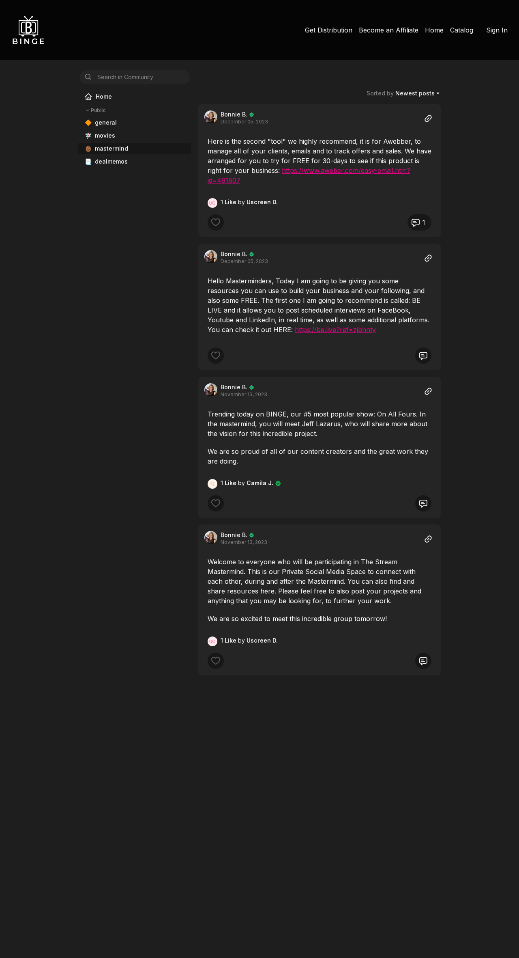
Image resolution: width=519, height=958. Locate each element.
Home (434, 30)
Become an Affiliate (388, 30)
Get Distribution (328, 30)
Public (98, 110)
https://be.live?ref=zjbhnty (335, 330)
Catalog (461, 30)
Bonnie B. (234, 114)
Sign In (497, 30)
